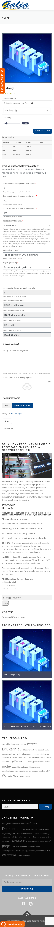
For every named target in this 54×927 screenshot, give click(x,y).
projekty (28, 767)
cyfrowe (24, 744)
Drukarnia (11, 749)
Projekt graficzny (10, 262)
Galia (35, 750)
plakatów (36, 762)
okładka (42, 757)
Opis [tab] (7, 421)
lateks (36, 754)
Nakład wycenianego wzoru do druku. (19, 183)
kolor (13, 754)
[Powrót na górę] (27, 914)
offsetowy (36, 757)
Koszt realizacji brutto (12, 330)
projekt (7, 766)
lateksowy (44, 754)
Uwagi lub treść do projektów (15, 350)
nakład (20, 757)
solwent (43, 771)
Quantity (7, 117)
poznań (48, 761)
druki (22, 750)
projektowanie (19, 767)
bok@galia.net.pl (9, 582)
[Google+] (31, 904)
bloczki (10, 744)
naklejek (14, 757)
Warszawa (9, 775)
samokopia (36, 767)
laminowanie (28, 754)
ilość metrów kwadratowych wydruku (19, 288)
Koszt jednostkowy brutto (14, 310)
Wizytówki (20, 776)
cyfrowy (32, 744)
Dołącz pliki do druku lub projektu (17, 377)
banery (4, 744)
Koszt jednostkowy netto (13, 300)
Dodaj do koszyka (22, 405)
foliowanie (28, 750)
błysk (15, 744)
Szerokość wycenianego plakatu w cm (20, 196)
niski (24, 757)
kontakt (5, 574)
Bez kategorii (16, 413)
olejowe (49, 757)
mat (3, 757)
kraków (20, 754)
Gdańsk (41, 750)
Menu (49, 5)
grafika (47, 750)
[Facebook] (23, 904)
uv (48, 770)
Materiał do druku (11, 250)
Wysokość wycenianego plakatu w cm (20, 208)
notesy (29, 757)
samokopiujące (8, 771)
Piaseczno (20, 761)
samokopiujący (22, 771)
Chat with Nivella (15, 924)
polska (42, 762)
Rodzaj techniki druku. (13, 221)
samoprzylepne (34, 771)
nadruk (8, 757)
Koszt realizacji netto (11, 320)
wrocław (27, 776)
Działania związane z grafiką (17, 103)
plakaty (30, 762)
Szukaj (5, 603)
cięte (19, 744)
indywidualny (6, 754)
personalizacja (8, 761)
